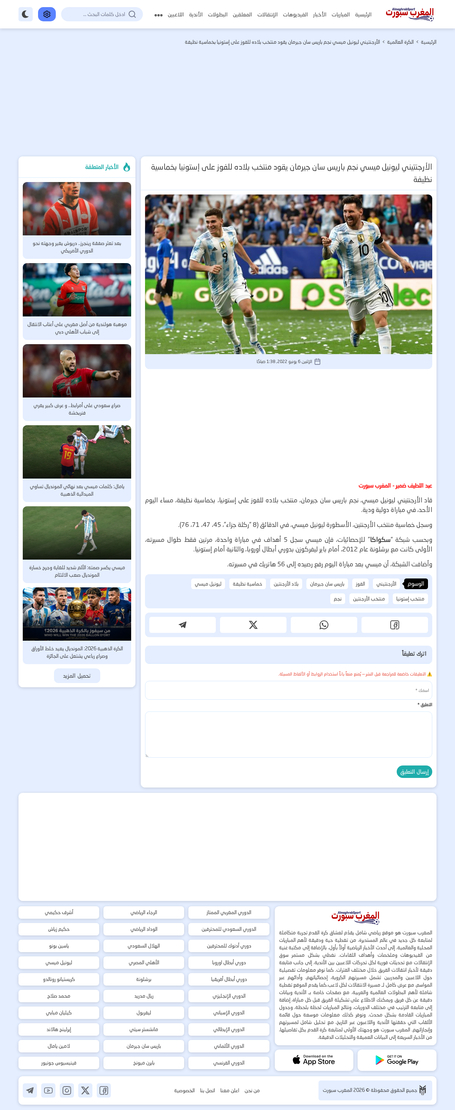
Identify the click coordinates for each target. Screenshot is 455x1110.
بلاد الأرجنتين (286, 584)
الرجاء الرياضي (143, 912)
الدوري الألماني (229, 1046)
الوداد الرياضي (143, 929)
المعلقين (242, 14)
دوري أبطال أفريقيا (229, 979)
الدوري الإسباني (229, 1012)
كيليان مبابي (59, 1012)
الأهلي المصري (144, 962)
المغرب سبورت (338, 1090)
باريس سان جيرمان (327, 584)
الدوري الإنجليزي (229, 996)
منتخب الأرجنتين (369, 599)
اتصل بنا (207, 1090)
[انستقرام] (67, 1090)
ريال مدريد (144, 996)
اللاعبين (176, 14)
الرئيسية (363, 14)
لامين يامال (59, 1046)
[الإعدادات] (47, 14)
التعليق (424, 704)
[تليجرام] (30, 1090)
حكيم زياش (59, 929)
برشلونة (143, 979)
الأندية (196, 14)
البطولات (218, 14)
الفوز (360, 584)
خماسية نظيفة (247, 584)
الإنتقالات (267, 14)
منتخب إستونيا (410, 599)
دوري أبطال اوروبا (229, 962)
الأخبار (319, 14)
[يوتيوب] (48, 1090)
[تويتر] (85, 1090)
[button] (395, 625)
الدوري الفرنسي (229, 1063)
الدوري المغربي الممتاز (229, 912)
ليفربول (143, 1012)
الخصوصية (184, 1090)
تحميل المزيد (77, 675)
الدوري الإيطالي (229, 1029)
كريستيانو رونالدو (59, 979)
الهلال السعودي (144, 946)
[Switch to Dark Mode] (25, 14)
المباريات (341, 14)
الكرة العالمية (400, 42)
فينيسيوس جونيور (58, 1063)
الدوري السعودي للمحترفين (229, 929)
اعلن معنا (229, 1090)
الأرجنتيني (386, 584)
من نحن (252, 1090)
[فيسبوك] (104, 1090)
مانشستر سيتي (143, 1029)
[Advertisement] (227, 103)
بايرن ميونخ (144, 1063)
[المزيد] (158, 14)
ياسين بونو (59, 946)
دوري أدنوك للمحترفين (229, 946)
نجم (338, 599)
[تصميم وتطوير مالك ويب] (422, 1090)
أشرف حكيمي (59, 912)
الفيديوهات (295, 14)
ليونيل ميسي (208, 584)
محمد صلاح (58, 996)
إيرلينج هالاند (59, 1029)
